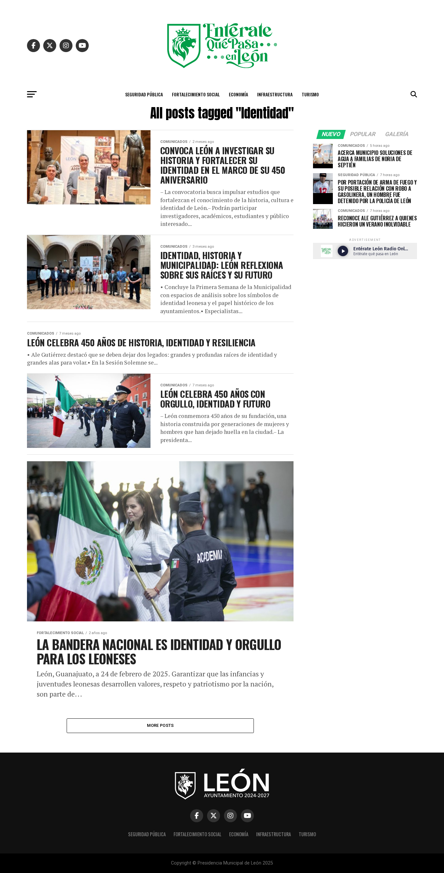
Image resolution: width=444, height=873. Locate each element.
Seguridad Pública (144, 94)
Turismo (310, 94)
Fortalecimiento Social (196, 94)
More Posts (160, 725)
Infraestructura (275, 94)
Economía (238, 94)
